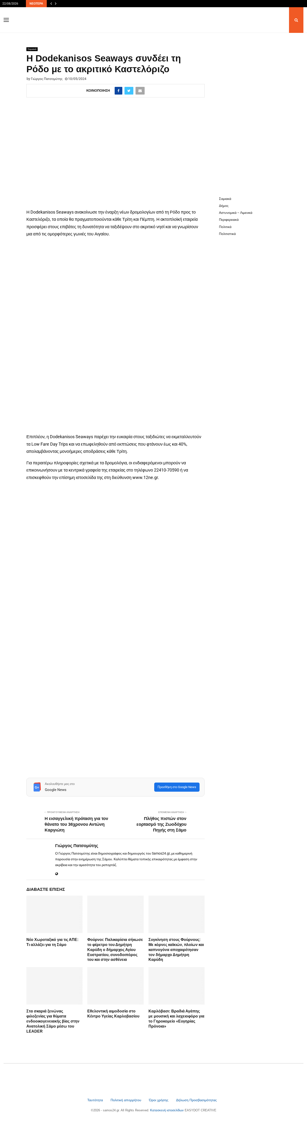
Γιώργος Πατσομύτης (47, 79)
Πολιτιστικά (227, 234)
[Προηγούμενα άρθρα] (51, 3)
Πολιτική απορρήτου (126, 1100)
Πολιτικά (225, 227)
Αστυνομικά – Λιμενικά (235, 213)
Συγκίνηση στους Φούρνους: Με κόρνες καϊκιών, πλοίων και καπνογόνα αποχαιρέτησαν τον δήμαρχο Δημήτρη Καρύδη (176, 950)
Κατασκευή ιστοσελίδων (167, 1110)
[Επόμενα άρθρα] (56, 3)
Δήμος (224, 206)
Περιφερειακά (229, 219)
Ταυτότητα (95, 1100)
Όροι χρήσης (159, 1100)
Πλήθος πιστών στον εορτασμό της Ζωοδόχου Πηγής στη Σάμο (161, 824)
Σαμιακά (32, 49)
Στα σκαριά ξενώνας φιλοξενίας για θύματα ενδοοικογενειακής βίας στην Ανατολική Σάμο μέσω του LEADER (52, 1021)
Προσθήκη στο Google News (177, 787)
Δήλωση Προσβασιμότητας (196, 1100)
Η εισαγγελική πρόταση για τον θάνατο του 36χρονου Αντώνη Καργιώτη (76, 824)
